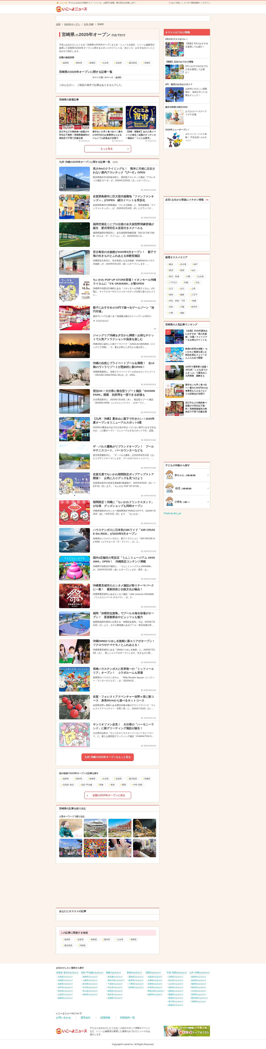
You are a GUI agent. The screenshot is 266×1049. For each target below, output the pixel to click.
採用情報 (105, 1017)
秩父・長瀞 (174, 276)
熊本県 (107, 939)
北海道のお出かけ (65, 977)
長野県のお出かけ (90, 977)
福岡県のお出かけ (198, 977)
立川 (171, 288)
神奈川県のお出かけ (116, 980)
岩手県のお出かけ (65, 987)
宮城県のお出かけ (65, 980)
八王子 (194, 294)
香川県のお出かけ (175, 1001)
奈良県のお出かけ (155, 987)
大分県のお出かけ (198, 991)
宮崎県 (134, 939)
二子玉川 (173, 282)
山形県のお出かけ (65, 994)
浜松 (171, 307)
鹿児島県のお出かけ (199, 998)
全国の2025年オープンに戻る (109, 795)
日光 (197, 282)
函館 (182, 313)
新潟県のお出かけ (90, 984)
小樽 (171, 313)
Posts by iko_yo (172, 513)
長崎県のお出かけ (198, 984)
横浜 (171, 264)
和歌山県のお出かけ (156, 991)
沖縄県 (83, 945)
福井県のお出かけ (90, 994)
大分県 (120, 939)
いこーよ (63, 3)
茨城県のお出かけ (115, 998)
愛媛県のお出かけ (175, 994)
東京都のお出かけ (115, 977)
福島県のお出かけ (65, 998)
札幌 (186, 282)
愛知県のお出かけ (136, 977)
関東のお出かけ (113, 972)
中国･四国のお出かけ (177, 972)
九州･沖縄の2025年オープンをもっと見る (108, 757)
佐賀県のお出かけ (198, 980)
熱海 (171, 294)
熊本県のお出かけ (198, 987)
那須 (171, 270)
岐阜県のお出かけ (136, 980)
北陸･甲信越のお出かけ (92, 972)
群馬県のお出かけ (115, 991)
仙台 (193, 270)
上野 (193, 288)
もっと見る (106, 148)
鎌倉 (182, 294)
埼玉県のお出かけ (115, 987)
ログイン (206, 3)
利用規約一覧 (127, 1017)
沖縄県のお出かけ (198, 1001)
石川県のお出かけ (90, 987)
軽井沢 (194, 307)
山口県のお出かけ (175, 984)
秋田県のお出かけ (65, 991)
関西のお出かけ (153, 972)
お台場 (200, 276)
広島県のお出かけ (175, 977)
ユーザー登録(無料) (192, 3)
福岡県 (67, 939)
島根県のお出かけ (175, 991)
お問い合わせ (63, 1017)
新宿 (182, 270)
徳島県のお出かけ (175, 1005)
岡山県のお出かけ (175, 980)
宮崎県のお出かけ (198, 994)
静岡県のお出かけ (136, 987)
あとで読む (176, 3)
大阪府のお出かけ (155, 977)
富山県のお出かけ (90, 991)
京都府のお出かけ (155, 980)
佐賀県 (81, 939)
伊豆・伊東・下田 (177, 301)
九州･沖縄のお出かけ (199, 972)
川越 (182, 307)
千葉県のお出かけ (115, 984)
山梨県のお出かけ (90, 980)
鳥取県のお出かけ (175, 987)
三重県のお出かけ (136, 984)
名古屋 (183, 264)
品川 (182, 288)
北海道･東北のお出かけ (67, 972)
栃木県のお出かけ (115, 994)
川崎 (188, 276)
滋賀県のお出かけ (155, 994)
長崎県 (94, 939)
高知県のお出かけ (175, 998)
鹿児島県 (68, 945)
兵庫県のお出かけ (155, 984)
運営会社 (86, 1017)
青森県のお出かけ (65, 984)
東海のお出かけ (134, 972)
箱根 (194, 301)
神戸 (195, 264)
